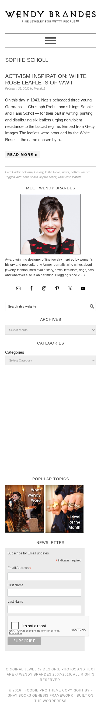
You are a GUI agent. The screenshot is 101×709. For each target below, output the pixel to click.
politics (75, 172)
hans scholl (30, 177)
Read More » (22, 155)
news (65, 172)
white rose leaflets (69, 177)
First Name (15, 585)
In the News (53, 172)
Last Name (15, 602)
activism (27, 172)
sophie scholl (47, 177)
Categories (14, 352)
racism (85, 172)
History (38, 172)
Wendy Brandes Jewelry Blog (50, 14)
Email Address (19, 568)
